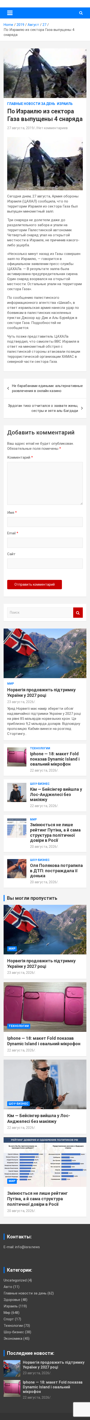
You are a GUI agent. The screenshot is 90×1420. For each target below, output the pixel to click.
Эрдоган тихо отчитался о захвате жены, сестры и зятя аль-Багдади (43, 408)
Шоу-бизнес (40, 783)
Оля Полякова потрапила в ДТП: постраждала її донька (56, 870)
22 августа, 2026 (43, 770)
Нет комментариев (52, 128)
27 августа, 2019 (20, 128)
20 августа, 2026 (43, 847)
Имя (12, 512)
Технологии (40, 748)
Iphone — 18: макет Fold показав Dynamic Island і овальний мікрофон (54, 759)
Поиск (78, 612)
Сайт (11, 554)
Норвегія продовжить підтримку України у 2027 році (53, 1364)
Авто (8, 1287)
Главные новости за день (31, 104)
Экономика (13, 1338)
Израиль (65, 104)
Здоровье (12, 1300)
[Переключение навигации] (10, 12)
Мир (10, 683)
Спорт (9, 1319)
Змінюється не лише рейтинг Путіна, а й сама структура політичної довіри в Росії (55, 832)
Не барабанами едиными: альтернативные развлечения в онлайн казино (47, 388)
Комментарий (20, 457)
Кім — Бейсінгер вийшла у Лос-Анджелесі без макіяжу (56, 794)
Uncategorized (15, 1280)
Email (12, 533)
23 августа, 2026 (20, 702)
